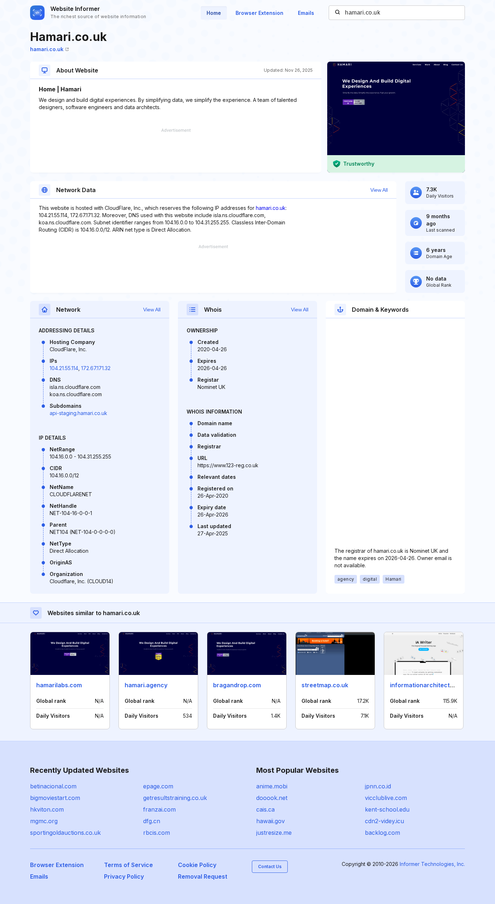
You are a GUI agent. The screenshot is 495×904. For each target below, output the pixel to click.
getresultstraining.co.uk (175, 797)
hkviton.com (47, 809)
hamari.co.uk (46, 49)
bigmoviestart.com (55, 797)
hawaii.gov (270, 821)
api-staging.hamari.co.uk (78, 413)
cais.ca (265, 809)
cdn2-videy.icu (384, 821)
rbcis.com (156, 832)
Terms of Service (128, 864)
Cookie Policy (197, 864)
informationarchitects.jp (424, 685)
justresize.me (274, 832)
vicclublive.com (386, 797)
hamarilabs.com (59, 685)
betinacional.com (53, 786)
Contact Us (270, 866)
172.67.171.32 (96, 368)
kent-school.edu (387, 809)
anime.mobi (271, 786)
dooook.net (271, 797)
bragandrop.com (237, 685)
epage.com (158, 786)
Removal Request (202, 876)
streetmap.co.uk (324, 685)
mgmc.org (44, 821)
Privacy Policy (124, 876)
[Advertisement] (176, 150)
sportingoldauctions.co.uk (65, 832)
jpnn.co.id (378, 786)
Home (214, 13)
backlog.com (382, 832)
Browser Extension (259, 13)
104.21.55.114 (64, 368)
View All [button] (379, 190)
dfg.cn (151, 821)
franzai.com (159, 809)
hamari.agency (146, 685)
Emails (306, 13)
